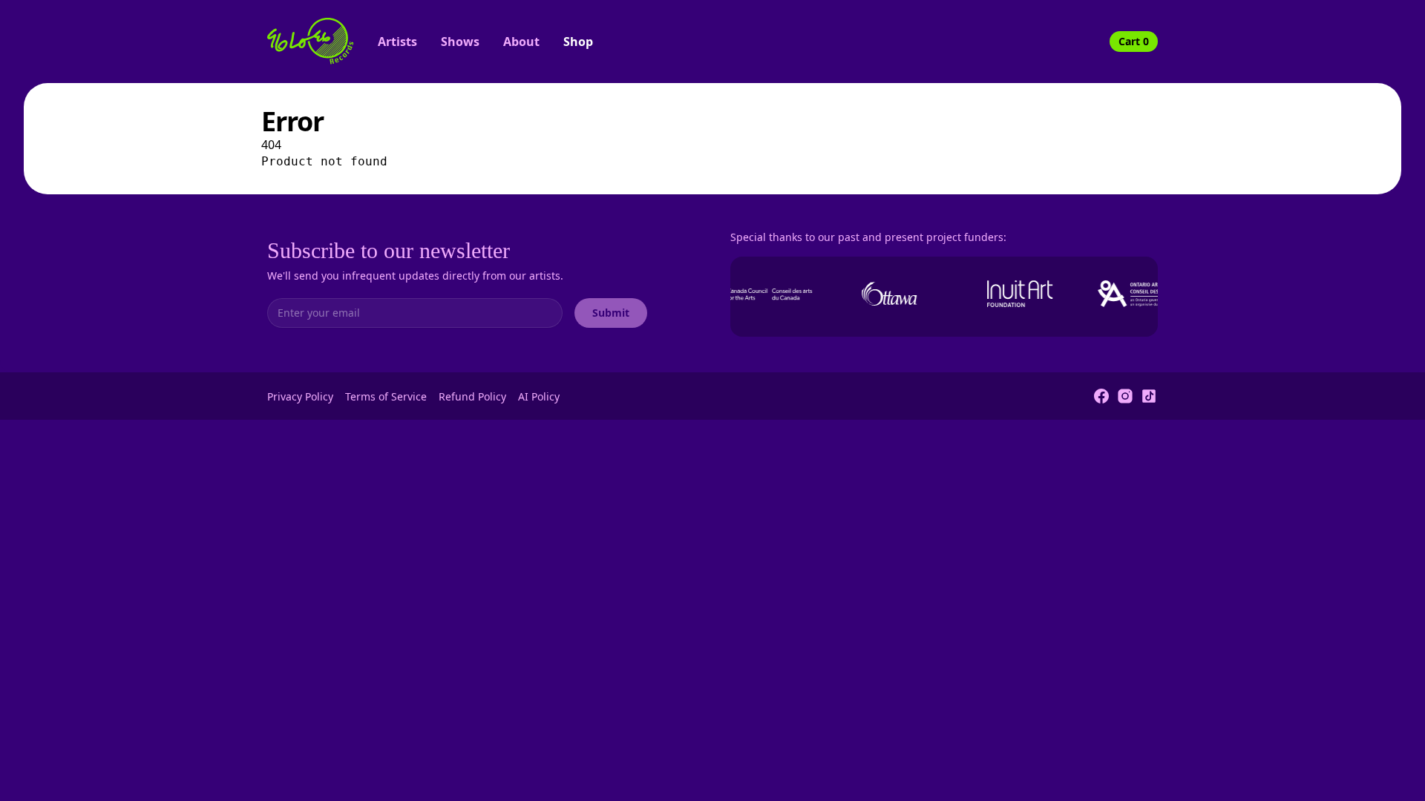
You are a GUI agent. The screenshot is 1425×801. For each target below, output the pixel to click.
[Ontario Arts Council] (1145, 293)
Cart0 (1133, 41)
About (521, 41)
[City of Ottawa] (884, 293)
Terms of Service (386, 396)
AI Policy (539, 396)
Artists (397, 41)
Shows (460, 41)
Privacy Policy (300, 396)
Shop (578, 41)
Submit (610, 313)
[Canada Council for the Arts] (754, 293)
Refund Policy (472, 396)
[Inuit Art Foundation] (1015, 293)
